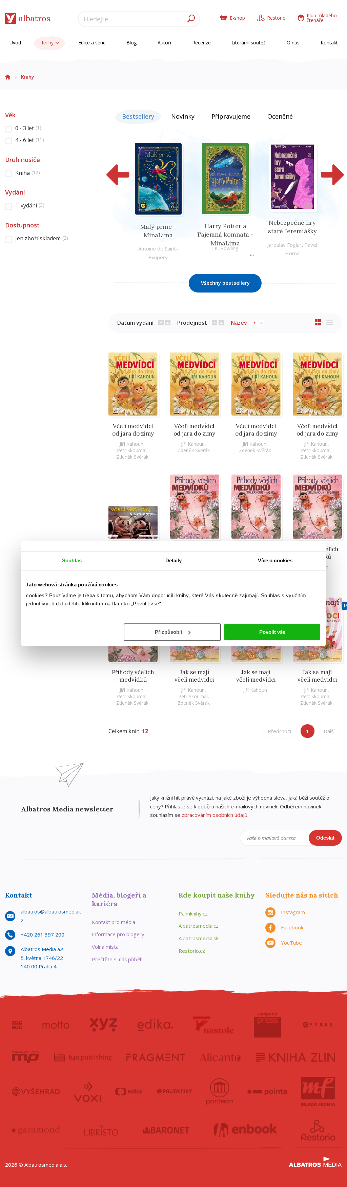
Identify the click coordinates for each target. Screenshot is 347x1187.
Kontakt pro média (113, 922)
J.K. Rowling (225, 248)
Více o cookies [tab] (275, 560)
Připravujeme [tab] (230, 116)
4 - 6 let (29, 140)
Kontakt (329, 42)
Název (239, 322)
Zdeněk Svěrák (132, 457)
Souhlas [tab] (72, 560)
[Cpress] (318, 1025)
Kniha (27, 173)
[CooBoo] (17, 1025)
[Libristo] (101, 1130)
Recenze (201, 42)
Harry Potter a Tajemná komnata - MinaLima (225, 234)
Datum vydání (135, 322)
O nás (293, 42)
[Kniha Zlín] (295, 1057)
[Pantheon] (219, 1091)
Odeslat (325, 838)
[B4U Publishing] (82, 1057)
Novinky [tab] (183, 116)
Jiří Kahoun (131, 444)
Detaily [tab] (173, 560)
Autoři (164, 42)
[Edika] (155, 1025)
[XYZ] (103, 1025)
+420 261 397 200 (42, 934)
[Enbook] (245, 1130)
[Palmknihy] (174, 1091)
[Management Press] (25, 1057)
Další (329, 731)
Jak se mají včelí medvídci (194, 675)
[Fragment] (155, 1057)
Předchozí (279, 731)
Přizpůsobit (168, 632)
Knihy (48, 42)
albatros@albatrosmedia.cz (51, 916)
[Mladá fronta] (318, 1091)
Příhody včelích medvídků (133, 675)
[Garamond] (36, 1130)
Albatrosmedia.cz (199, 925)
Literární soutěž (248, 42)
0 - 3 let (28, 128)
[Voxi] (87, 1091)
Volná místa (105, 946)
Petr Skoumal (131, 450)
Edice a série (92, 42)
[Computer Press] (267, 1025)
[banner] (27, 20)
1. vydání (29, 205)
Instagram (293, 912)
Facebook (292, 927)
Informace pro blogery (118, 934)
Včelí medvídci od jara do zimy (133, 429)
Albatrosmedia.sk (199, 938)
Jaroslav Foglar (284, 244)
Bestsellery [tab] (138, 116)
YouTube (291, 942)
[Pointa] (267, 1091)
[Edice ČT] (128, 1091)
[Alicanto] (220, 1057)
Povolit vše (272, 632)
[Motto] (56, 1025)
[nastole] (213, 1025)
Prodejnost (192, 322)
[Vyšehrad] (35, 1091)
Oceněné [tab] (280, 116)
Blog (131, 42)
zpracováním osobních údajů (214, 814)
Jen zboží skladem (41, 238)
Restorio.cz (192, 950)
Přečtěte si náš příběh (117, 959)
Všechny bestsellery (225, 282)
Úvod (15, 42)
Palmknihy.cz (193, 913)
